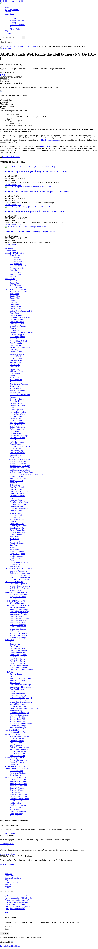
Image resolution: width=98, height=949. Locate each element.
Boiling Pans (14, 483)
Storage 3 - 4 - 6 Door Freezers (21, 670)
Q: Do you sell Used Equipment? (17, 907)
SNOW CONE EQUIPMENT (16, 769)
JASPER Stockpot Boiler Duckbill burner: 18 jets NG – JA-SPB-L (37, 191)
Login (13, 1)
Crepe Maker (14, 328)
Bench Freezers (15, 644)
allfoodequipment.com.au (50, 140)
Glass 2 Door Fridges (18, 627)
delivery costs (45, 146)
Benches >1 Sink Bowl (18, 779)
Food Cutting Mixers (17, 337)
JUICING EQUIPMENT (14, 738)
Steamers (13, 397)
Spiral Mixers (15, 277)
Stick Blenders (15, 285)
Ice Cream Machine (17, 360)
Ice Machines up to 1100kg (20, 470)
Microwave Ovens (17, 524)
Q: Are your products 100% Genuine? (19, 898)
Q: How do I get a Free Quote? (16, 896)
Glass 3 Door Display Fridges (21, 702)
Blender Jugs (14, 283)
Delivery (13, 22)
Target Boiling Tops (17, 554)
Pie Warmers (14, 377)
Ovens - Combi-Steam (18, 530)
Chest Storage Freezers (18, 650)
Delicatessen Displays (18, 696)
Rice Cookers (15, 545)
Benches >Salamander (18, 790)
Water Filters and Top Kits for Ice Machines (26, 474)
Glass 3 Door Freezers (18, 663)
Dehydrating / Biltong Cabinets (21, 332)
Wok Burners (33, 46)
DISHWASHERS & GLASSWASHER (20, 569)
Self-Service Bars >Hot (18, 635)
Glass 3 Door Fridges (18, 629)
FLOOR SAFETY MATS (15, 601)
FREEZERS (9, 640)
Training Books (15, 455)
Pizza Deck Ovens (17, 543)
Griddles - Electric (16, 511)
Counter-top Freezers (17, 653)
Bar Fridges (14, 676)
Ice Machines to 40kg (18, 461)
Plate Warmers (15, 382)
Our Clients (14, 18)
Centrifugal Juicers (17, 741)
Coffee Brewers (16, 433)
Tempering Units (16, 401)
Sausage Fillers (15, 388)
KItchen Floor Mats (17, 603)
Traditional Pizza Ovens (19, 562)
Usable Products (16, 599)
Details (7, 185)
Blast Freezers (15, 646)
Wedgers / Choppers (17, 423)
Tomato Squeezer (16, 410)
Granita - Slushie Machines (20, 586)
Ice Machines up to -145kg (20, 466)
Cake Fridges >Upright (18, 614)
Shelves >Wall (15, 809)
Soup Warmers (15, 393)
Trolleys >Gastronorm (18, 812)
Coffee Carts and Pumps (19, 436)
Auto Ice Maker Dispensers (20, 736)
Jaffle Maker (14, 521)
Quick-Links (9, 14)
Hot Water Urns (16, 358)
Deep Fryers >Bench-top (19, 502)
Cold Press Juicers (16, 745)
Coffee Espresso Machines (20, 317)
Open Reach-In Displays (19, 706)
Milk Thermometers (17, 453)
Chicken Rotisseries (17, 496)
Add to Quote (15, 185)
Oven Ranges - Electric (18, 526)
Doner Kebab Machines (19, 509)
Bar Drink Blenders (17, 281)
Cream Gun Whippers (18, 326)
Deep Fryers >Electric (18, 504)
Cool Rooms (14, 691)
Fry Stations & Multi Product (20, 347)
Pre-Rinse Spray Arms (18, 805)
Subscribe (4, 933)
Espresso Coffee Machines (20, 446)
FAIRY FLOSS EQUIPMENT (16, 592)
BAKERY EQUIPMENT (14, 253)
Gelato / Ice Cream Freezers (20, 657)
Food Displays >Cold (18, 266)
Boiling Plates (15, 300)
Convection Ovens (17, 322)
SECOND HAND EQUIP (15, 766)
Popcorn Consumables (18, 760)
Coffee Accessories (17, 429)
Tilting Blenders (16, 287)
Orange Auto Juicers (17, 754)
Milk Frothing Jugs (17, 451)
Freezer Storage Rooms (18, 655)
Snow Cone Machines (18, 773)
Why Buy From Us (12, 10)
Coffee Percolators (17, 319)
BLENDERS (10, 279)
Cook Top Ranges (16, 500)
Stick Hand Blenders (17, 399)
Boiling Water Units (17, 427)
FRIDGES (9, 672)
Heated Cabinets (16, 352)
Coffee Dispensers (16, 440)
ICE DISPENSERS (12, 734)
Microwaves (14, 369)
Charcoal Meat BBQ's (18, 494)
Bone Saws (14, 302)
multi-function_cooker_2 (11, 157)
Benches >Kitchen (17, 788)
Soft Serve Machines (17, 390)
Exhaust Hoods (15, 792)
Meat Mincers (15, 365)
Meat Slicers (14, 367)
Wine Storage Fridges (18, 728)
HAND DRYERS (12, 730)
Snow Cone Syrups (17, 775)
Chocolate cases (16, 616)
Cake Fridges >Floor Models (20, 687)
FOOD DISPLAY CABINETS (17, 605)
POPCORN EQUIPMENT (15, 758)
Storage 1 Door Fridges (18, 719)
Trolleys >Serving (16, 814)
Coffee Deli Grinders (17, 438)
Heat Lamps (14, 350)
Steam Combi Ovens (17, 552)
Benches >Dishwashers (18, 786)
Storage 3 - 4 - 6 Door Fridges (21, 723)
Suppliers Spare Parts (18, 20)
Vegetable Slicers (16, 416)
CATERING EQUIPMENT (15, 289)
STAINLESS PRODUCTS (15, 777)
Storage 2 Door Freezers (19, 668)
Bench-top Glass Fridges (19, 610)
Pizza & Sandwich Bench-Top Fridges (24, 708)
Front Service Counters (18, 794)
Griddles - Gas (15, 513)
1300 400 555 (5, 1)
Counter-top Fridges (17, 693)
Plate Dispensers (16, 380)
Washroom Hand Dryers (19, 732)
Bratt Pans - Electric (17, 487)
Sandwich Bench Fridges (19, 715)
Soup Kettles (14, 549)
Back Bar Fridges (16, 674)
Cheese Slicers (15, 309)
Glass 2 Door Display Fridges (21, 700)
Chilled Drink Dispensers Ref (21, 311)
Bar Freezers (14, 642)
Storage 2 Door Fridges (18, 721)
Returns (12, 27)
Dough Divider (15, 257)
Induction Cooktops (17, 519)
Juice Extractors (16, 362)
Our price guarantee (7, 833)
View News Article (7, 864)
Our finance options (7, 854)
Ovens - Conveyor (17, 534)
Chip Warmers (15, 313)
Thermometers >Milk (18, 405)
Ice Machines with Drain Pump (21, 472)
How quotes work (7, 844)
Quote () (19, 1)
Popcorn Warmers (16, 764)
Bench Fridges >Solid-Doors (20, 680)
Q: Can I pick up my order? (15, 904)
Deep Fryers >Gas (16, 506)
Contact (8, 33)
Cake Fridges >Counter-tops (20, 685)
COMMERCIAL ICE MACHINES (18, 459)
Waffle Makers (15, 418)
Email (38, 138)
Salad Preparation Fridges (19, 713)
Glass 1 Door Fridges (18, 625)
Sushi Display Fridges (18, 637)
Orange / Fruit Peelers (18, 751)
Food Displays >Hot (17, 268)
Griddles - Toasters (17, 515)
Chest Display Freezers (18, 648)
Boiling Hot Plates (16, 481)
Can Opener (14, 304)
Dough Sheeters (16, 264)
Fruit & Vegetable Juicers (19, 747)
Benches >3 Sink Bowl (18, 784)
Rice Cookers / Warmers (19, 384)
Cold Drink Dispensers (18, 584)
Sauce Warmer (15, 386)
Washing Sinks (15, 816)
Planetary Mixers (16, 272)
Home (7, 7)
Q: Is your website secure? (15, 909)
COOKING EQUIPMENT (16, 46)
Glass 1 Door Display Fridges (21, 698)
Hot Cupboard (15, 517)
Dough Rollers (15, 259)
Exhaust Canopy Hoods (19, 335)
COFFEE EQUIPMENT (14, 425)
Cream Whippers (16, 444)
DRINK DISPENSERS (14, 582)
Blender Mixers (15, 298)
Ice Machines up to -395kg (20, 468)
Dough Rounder (16, 261)
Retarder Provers (16, 274)
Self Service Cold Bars (18, 717)
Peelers (12, 375)
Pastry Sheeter (15, 270)
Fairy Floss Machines (18, 597)
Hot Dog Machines (17, 354)
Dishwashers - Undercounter (20, 573)
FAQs (7, 31)
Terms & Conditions (17, 25)
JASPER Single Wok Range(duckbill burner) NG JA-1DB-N (34, 211)
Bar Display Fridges (17, 607)
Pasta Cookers (15, 536)
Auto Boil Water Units (18, 292)
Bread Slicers (15, 255)
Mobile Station (15, 803)
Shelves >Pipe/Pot (16, 807)
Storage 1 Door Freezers (19, 665)
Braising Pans (15, 485)
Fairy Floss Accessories (18, 595)
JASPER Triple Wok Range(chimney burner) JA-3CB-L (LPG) (36, 171)
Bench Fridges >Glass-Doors (21, 678)
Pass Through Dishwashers (20, 575)
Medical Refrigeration (18, 704)
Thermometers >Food (18, 403)
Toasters (13, 408)
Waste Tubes (14, 457)
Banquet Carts (15, 296)
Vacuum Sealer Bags (17, 414)
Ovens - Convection (17, 532)
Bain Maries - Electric (18, 478)
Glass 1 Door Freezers (18, 659)
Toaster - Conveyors (17, 558)
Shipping (8, 886)
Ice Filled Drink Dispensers (20, 588)
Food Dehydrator (16, 339)
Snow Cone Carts (16, 771)
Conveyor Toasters (17, 324)
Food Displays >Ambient (19, 618)
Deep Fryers (14, 330)
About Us (13, 16)
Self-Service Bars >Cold (19, 633)
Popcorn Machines (17, 762)
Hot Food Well (15, 356)
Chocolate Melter (16, 315)
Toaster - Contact (16, 556)
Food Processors (16, 345)
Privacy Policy (15, 29)
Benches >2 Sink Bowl (18, 781)
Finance (8, 12)
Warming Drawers (16, 420)
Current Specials (11, 251)
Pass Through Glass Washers (20, 577)
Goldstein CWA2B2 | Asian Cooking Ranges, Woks (30, 231)
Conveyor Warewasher (18, 571)
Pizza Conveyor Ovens (18, 541)
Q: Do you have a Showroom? (16, 902)
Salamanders (14, 547)
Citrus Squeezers (16, 743)
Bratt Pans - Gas (16, 489)
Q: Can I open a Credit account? (17, 900)
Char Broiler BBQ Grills (19, 491)
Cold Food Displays (17, 689)
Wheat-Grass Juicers (17, 756)
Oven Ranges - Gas (17, 528)
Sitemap (18, 946)
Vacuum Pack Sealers (18, 412)
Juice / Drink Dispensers (19, 749)
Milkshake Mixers (16, 371)
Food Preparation (16, 343)
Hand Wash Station (17, 801)
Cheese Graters (15, 307)
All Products (9, 249)
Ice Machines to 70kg (18, 463)
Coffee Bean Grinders (18, 431)
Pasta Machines (15, 373)
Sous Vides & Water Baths (20, 395)
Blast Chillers (15, 683)
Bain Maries (14, 294)
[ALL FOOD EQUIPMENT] (1, 3)
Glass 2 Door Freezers (18, 661)
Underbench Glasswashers (20, 579)
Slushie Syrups (15, 590)
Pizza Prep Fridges (17, 711)
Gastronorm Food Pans (18, 796)
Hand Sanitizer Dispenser (19, 799)
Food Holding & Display (19, 341)
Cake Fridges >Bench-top (19, 612)
